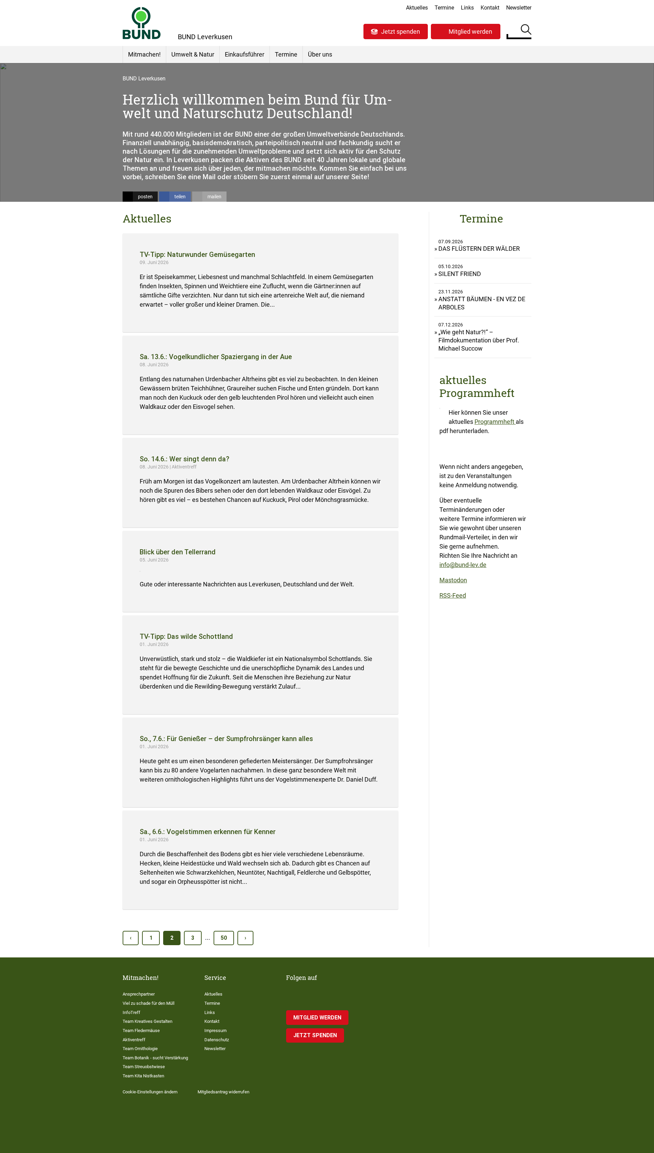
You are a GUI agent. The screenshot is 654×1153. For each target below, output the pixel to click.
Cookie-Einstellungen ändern (150, 1091)
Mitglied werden (470, 31)
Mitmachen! (144, 54)
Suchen (526, 30)
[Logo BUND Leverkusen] (142, 23)
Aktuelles (417, 7)
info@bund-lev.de (462, 564)
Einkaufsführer (244, 54)
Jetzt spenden (400, 31)
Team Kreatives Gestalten (147, 1021)
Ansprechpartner (139, 994)
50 (224, 938)
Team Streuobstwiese (144, 1066)
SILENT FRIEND (459, 273)
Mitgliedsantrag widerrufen (223, 1091)
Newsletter (518, 7)
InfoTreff (131, 1012)
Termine (444, 7)
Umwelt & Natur (192, 54)
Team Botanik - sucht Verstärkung (155, 1057)
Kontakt (490, 7)
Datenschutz (216, 1039)
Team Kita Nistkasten (143, 1075)
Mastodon (453, 580)
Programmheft (495, 421)
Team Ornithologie (140, 1048)
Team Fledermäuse (141, 1030)
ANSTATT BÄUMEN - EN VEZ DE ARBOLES (481, 303)
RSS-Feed (452, 595)
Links (467, 7)
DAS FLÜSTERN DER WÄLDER (479, 248)
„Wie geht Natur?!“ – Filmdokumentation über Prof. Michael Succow (478, 340)
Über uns (320, 54)
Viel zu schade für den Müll (148, 1003)
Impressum (215, 1030)
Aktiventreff (134, 1039)
